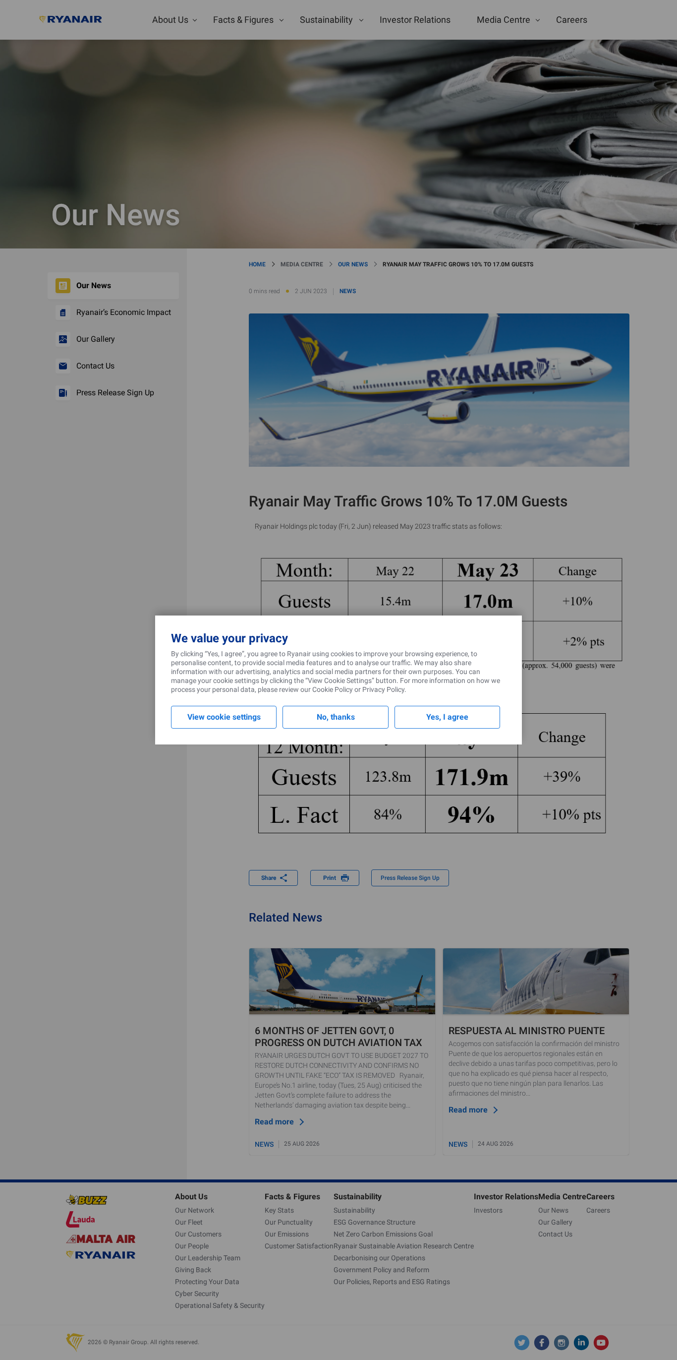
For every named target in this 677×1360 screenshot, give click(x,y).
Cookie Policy (332, 689)
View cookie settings (224, 717)
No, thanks (336, 717)
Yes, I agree (447, 717)
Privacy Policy (383, 689)
